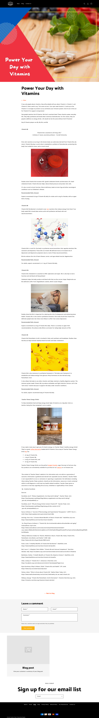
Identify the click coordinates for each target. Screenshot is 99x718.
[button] (84, 3)
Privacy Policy (45, 704)
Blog (34, 704)
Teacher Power (13, 717)
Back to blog (50, 593)
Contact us (72, 704)
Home (30, 704)
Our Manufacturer (63, 704)
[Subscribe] (61, 696)
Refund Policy (53, 704)
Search (25, 704)
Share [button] (24, 100)
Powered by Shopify (21, 717)
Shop (38, 704)
